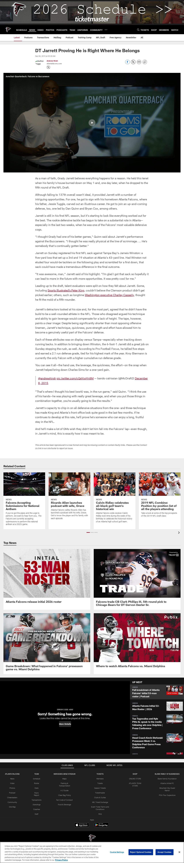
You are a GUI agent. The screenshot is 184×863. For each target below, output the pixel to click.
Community (12, 802)
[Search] (138, 30)
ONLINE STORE (135, 779)
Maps (64, 779)
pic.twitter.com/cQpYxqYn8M (75, 378)
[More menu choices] (106, 30)
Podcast (12, 793)
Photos (12, 788)
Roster (36, 783)
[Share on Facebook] (127, 63)
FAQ (100, 814)
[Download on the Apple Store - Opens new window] (81, 825)
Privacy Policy (61, 860)
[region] (92, 852)
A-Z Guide (64, 790)
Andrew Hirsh (52, 61)
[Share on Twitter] (133, 63)
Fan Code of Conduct (64, 800)
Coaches (36, 809)
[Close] (179, 852)
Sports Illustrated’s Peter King (66, 290)
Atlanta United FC (167, 783)
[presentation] (179, 532)
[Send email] (139, 63)
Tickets (100, 783)
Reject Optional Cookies (141, 852)
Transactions (36, 800)
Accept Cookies (164, 852)
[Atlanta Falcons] (92, 838)
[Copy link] (144, 62)
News (12, 779)
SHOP (135, 774)
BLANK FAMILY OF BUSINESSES (167, 774)
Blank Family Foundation (167, 779)
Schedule (36, 779)
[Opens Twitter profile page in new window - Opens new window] (48, 67)
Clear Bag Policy (64, 795)
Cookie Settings (117, 852)
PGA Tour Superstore (167, 795)
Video (12, 783)
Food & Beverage (64, 805)
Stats (36, 788)
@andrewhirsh (47, 378)
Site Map (12, 807)
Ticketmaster (100, 793)
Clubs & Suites (100, 797)
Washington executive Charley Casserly (109, 295)
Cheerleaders (12, 797)
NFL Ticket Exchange (100, 802)
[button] (92, 122)
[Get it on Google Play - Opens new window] (101, 826)
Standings (37, 805)
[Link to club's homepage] (8, 29)
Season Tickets (100, 788)
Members (100, 779)
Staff (36, 814)
